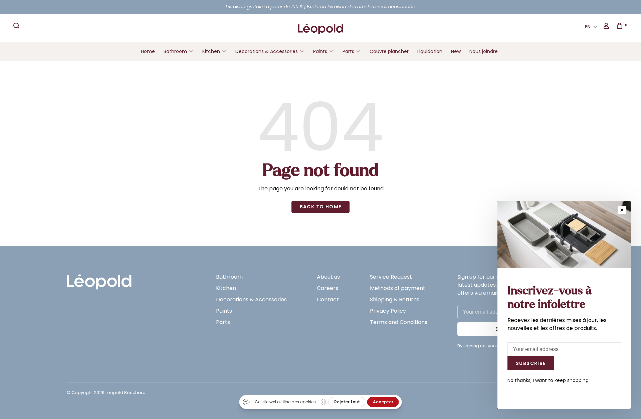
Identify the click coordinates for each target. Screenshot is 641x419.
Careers (327, 288)
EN (588, 26)
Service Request (391, 277)
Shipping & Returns (394, 299)
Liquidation (429, 51)
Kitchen (211, 51)
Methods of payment (397, 288)
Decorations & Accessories (266, 51)
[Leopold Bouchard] (99, 279)
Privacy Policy (388, 311)
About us (328, 277)
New (456, 51)
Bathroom (175, 51)
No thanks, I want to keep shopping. (548, 380)
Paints (320, 51)
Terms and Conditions (398, 322)
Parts (348, 51)
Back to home (321, 206)
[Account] (607, 26)
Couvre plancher (389, 51)
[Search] (17, 26)
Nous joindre (483, 51)
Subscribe (531, 363)
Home (148, 51)
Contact (328, 299)
